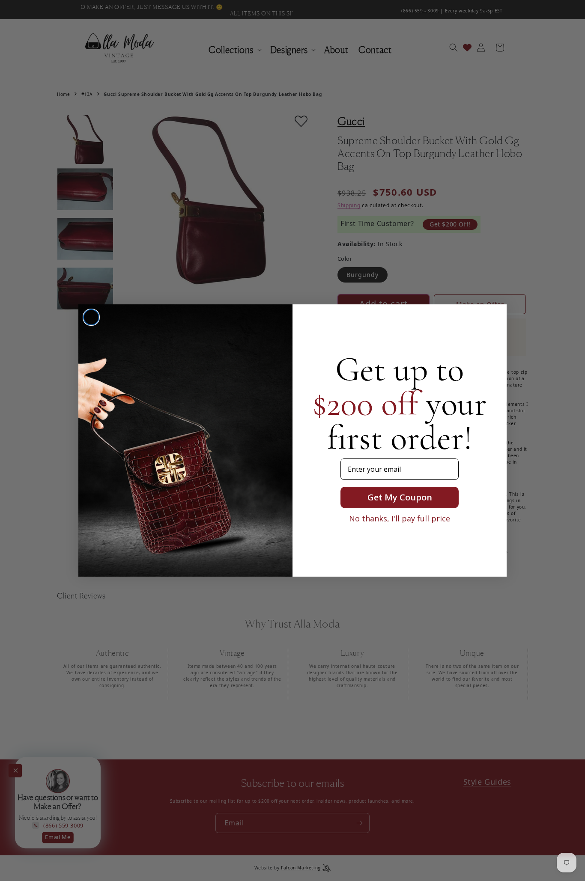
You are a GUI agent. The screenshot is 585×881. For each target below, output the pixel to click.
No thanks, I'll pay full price (399, 518)
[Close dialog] (91, 317)
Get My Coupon (399, 497)
